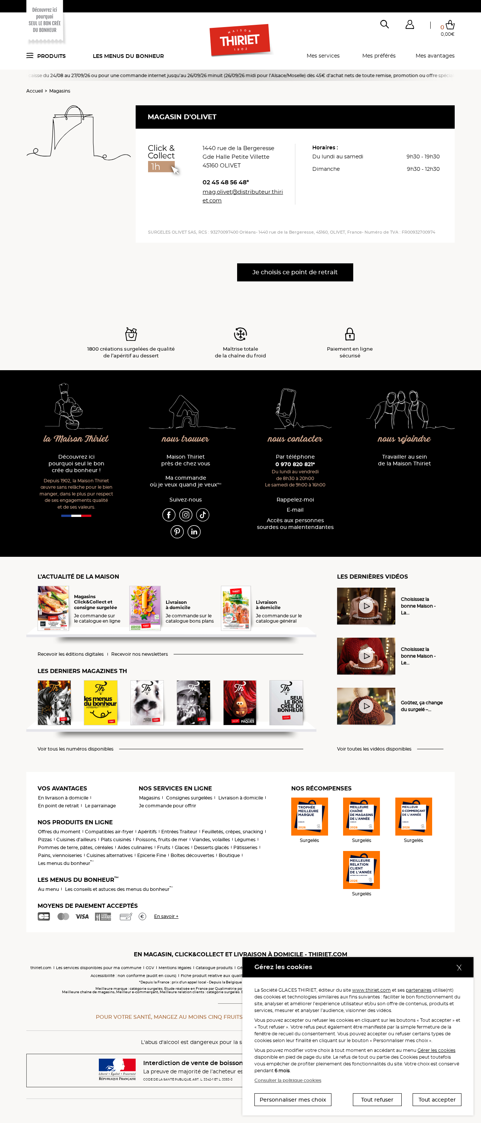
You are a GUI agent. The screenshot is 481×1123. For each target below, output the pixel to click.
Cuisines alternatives (109, 855)
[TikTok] (202, 514)
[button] (410, 26)
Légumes (245, 839)
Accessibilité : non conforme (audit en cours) (133, 975)
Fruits (163, 847)
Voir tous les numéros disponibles (75, 749)
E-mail (295, 510)
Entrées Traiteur (179, 831)
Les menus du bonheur (128, 56)
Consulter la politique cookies (287, 1080)
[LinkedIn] (194, 531)
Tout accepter (437, 1099)
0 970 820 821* (295, 464)
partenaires (418, 990)
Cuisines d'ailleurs (76, 839)
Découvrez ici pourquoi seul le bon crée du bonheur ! (76, 464)
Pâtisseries (245, 847)
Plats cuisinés (116, 839)
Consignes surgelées (189, 798)
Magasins (59, 91)
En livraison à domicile (63, 798)
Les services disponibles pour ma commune (98, 967)
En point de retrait (58, 805)
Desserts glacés (211, 847)
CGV (150, 967)
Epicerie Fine (151, 855)
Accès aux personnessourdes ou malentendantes (295, 523)
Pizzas (45, 839)
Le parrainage (100, 805)
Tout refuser (377, 1099)
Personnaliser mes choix (293, 1099)
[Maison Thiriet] (240, 40)
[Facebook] (168, 514)
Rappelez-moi (295, 500)
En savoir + (166, 916)
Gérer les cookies (436, 1050)
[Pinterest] (177, 531)
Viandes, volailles (211, 839)
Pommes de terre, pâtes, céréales (75, 847)
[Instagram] (185, 514)
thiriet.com (40, 967)
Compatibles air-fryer (109, 831)
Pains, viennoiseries (60, 855)
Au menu (48, 889)
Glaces (182, 847)
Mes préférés (379, 55)
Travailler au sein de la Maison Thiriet (404, 460)
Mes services (323, 55)
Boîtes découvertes (192, 855)
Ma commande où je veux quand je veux (185, 481)
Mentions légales (175, 967)
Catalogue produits (214, 967)
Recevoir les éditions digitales (71, 654)
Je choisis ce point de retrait (295, 272)
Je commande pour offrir (167, 805)
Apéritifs (147, 831)
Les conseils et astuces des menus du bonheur (119, 889)
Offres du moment (59, 831)
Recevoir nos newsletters (139, 654)
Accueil (34, 91)
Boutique (229, 855)
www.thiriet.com (371, 990)
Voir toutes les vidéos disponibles (374, 749)
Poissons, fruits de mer (162, 839)
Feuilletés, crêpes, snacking (232, 831)
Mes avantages (435, 55)
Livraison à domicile (240, 798)
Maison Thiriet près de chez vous (185, 460)
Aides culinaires (135, 847)
